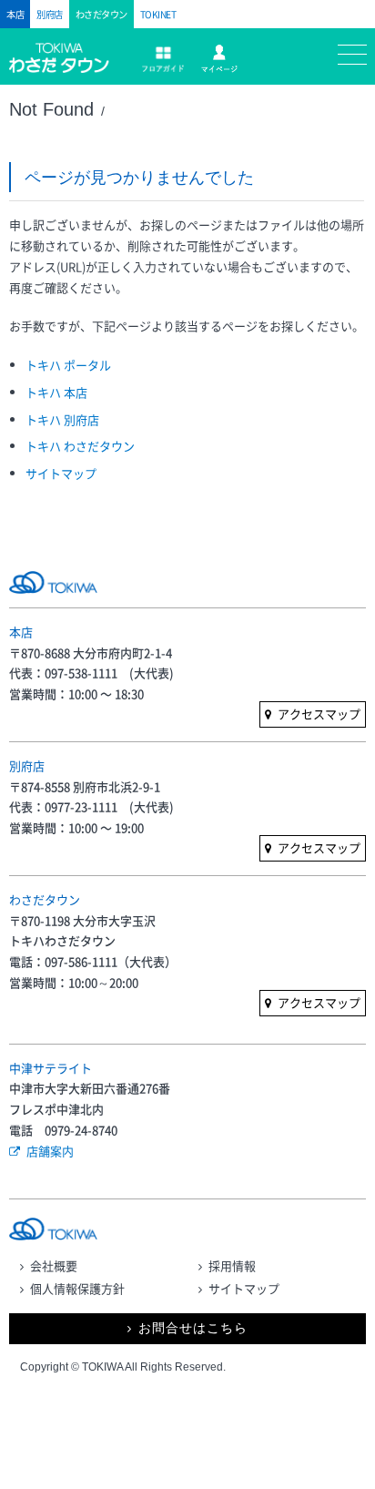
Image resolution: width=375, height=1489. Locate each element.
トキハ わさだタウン (80, 445)
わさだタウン (101, 14)
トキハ (66, 66)
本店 (15, 14)
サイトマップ (60, 473)
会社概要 (53, 1265)
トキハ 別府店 (62, 419)
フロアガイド (163, 59)
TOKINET (158, 14)
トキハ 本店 (56, 392)
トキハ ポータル (68, 364)
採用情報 (232, 1265)
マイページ (218, 59)
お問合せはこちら (193, 1328)
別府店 (49, 14)
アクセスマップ (319, 713)
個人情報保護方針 (77, 1288)
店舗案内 (50, 1150)
